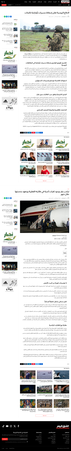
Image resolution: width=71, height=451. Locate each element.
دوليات (45, 2)
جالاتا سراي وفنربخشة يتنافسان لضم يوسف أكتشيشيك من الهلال (62, 150)
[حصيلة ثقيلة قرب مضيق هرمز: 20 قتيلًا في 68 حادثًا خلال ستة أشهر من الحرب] (9, 69)
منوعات (25, 2)
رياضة (30, 2)
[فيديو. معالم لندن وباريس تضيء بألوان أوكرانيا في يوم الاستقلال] (28, 389)
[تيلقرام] (7, 16)
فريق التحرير (63, 16)
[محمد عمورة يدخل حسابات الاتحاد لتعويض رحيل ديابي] (28, 143)
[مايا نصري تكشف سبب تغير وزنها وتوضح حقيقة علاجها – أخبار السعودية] (15, 41)
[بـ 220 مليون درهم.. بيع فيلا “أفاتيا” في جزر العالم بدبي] (44, 143)
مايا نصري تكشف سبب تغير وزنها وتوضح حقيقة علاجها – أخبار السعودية (7, 41)
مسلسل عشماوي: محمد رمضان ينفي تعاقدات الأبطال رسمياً (62, 176)
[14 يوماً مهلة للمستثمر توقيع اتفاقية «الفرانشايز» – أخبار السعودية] (15, 35)
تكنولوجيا (34, 2)
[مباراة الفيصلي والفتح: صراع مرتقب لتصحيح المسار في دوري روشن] (61, 156)
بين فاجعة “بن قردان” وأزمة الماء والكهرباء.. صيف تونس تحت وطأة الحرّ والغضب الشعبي (7, 29)
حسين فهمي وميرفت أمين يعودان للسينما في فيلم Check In (28, 176)
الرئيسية (54, 2)
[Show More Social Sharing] (3, 16)
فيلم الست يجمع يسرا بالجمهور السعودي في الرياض (45, 176)
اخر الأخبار (50, 2)
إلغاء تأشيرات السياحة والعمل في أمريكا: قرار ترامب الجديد (45, 163)
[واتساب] (5, 16)
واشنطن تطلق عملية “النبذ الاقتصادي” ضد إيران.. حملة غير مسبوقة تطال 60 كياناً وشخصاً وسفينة (28, 410)
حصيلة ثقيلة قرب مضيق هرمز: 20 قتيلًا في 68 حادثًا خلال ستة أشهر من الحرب (8, 76)
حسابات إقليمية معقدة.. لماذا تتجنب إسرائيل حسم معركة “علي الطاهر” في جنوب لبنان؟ (62, 410)
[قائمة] (58, 2)
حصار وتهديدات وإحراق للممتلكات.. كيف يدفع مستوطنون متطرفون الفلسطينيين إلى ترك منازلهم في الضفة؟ (45, 410)
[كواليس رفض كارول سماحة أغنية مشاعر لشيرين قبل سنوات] (28, 156)
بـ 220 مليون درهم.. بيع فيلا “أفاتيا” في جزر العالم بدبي (44, 150)
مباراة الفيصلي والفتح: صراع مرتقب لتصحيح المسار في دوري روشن (62, 163)
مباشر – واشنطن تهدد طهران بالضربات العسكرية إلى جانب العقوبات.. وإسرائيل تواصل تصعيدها (62, 396)
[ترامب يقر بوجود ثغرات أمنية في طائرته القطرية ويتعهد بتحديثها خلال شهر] (44, 217)
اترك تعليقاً (44, 181)
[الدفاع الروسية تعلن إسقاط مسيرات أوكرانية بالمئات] (44, 35)
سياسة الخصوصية (10, 442)
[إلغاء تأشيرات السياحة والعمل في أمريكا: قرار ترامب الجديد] (44, 156)
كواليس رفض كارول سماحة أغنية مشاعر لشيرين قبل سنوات (28, 163)
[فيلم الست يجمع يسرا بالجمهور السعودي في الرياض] (44, 169)
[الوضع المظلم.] (4, 1)
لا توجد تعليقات (50, 16)
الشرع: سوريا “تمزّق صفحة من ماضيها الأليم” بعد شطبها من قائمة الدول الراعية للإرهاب (28, 381)
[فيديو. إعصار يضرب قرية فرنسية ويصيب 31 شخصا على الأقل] (44, 389)
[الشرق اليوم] (65, 1)
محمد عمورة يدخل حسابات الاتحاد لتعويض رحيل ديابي (28, 150)
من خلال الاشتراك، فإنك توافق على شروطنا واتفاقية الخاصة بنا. (16, 442)
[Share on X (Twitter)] (9, 16)
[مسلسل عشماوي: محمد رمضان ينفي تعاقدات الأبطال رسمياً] (61, 169)
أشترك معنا (4, 5)
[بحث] (2, 2)
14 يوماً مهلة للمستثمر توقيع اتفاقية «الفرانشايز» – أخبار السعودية (8, 35)
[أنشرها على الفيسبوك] (11, 16)
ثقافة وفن (59, 5)
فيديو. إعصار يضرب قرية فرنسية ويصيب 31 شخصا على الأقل (45, 395)
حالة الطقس (10, 5)
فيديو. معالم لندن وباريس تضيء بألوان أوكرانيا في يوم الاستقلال (29, 395)
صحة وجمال (65, 5)
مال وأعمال (40, 2)
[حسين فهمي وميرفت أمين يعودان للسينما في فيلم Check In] (28, 169)
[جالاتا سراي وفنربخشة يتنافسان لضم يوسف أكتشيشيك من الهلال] (61, 143)
